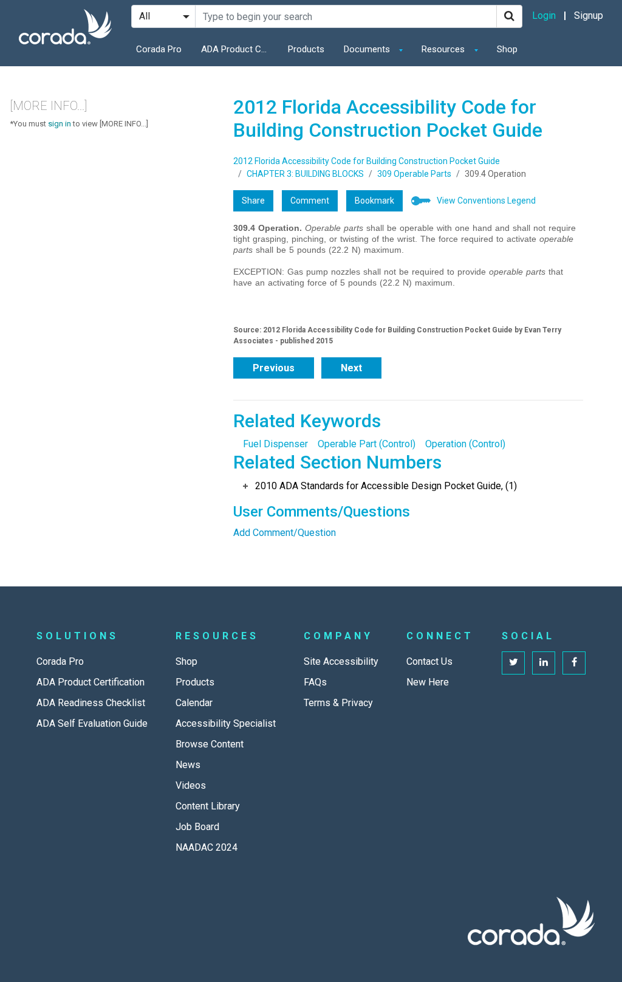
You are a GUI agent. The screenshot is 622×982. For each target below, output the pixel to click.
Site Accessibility (341, 661)
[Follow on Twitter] (513, 663)
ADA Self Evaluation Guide (92, 723)
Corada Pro (159, 49)
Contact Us (429, 661)
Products (306, 49)
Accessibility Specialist (226, 723)
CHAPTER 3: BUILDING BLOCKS (305, 174)
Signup (588, 15)
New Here (427, 682)
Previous (274, 368)
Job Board (197, 827)
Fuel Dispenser (275, 444)
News (188, 765)
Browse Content (210, 744)
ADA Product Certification (237, 49)
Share (253, 200)
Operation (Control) (465, 444)
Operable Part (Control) (366, 444)
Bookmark (374, 200)
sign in (59, 123)
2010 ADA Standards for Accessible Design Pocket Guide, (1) (386, 486)
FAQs (315, 682)
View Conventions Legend (486, 200)
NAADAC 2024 (207, 847)
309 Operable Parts (414, 174)
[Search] (509, 16)
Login (544, 15)
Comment (309, 200)
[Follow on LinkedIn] (543, 663)
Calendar (194, 703)
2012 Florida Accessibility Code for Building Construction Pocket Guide (366, 161)
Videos (191, 785)
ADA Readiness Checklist (90, 703)
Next (351, 368)
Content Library (208, 806)
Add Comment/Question (284, 532)
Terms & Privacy (338, 703)
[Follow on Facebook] (574, 663)
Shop (507, 49)
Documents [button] (368, 49)
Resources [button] (444, 49)
